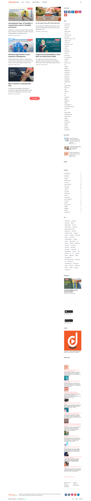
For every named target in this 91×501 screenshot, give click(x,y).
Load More (34, 98)
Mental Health (67, 51)
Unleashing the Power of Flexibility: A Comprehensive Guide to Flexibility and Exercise (20, 25)
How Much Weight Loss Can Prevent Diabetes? (71, 291)
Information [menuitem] (44, 2)
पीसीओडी (76, 255)
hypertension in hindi (69, 44)
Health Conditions (68, 35)
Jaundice (66, 48)
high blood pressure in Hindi (70, 38)
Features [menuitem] (27, 2)
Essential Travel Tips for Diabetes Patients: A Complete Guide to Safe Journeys (72, 413)
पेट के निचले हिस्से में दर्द (68, 104)
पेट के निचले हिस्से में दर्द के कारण (69, 106)
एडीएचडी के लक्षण (67, 70)
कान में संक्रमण (67, 76)
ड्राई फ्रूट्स (66, 91)
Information (30, 8)
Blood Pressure (73, 173)
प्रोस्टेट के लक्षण (67, 108)
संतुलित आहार (67, 120)
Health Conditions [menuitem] (35, 2)
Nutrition (66, 53)
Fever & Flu (67, 33)
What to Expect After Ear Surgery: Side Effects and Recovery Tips (75, 154)
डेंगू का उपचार (67, 87)
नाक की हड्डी (67, 97)
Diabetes (66, 29)
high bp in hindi (68, 40)
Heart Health (67, 36)
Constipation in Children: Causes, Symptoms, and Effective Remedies (71, 393)
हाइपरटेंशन (66, 125)
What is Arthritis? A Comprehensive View (19, 85)
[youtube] (65, 15)
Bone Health (67, 25)
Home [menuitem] (23, 2)
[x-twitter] (69, 12)
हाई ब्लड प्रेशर (67, 127)
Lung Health (67, 49)
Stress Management (68, 57)
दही (65, 93)
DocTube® (11, 35)
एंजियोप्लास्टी (66, 68)
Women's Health (68, 62)
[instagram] (79, 12)
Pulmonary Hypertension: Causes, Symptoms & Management (19, 55)
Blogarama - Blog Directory (69, 476)
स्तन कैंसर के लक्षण (67, 122)
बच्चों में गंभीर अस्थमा (68, 116)
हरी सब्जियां (66, 124)
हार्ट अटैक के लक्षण (67, 129)
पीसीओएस (66, 99)
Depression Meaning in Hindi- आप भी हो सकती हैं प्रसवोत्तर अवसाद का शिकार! (72, 457)
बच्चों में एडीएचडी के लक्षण (68, 114)
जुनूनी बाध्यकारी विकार (68, 85)
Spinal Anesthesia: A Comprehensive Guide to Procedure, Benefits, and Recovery (75, 140)
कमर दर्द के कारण (67, 72)
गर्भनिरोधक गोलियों (67, 81)
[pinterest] (76, 12)
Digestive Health (68, 31)
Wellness (73, 202)
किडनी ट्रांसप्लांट (67, 78)
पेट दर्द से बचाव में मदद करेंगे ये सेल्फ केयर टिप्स (48, 23)
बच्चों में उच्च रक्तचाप (67, 112)
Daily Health (67, 27)
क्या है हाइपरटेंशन (67, 249)
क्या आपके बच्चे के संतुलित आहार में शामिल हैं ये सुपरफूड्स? (75, 147)
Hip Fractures (67, 42)
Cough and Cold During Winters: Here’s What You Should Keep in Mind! (48, 55)
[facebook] (65, 12)
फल (65, 110)
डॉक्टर (65, 89)
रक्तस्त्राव (66, 118)
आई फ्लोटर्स (66, 66)
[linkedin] (72, 12)
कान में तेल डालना (67, 74)
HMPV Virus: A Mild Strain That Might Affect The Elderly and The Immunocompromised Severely (72, 425)
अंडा (65, 64)
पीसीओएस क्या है (67, 101)
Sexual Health (67, 55)
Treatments (67, 59)
